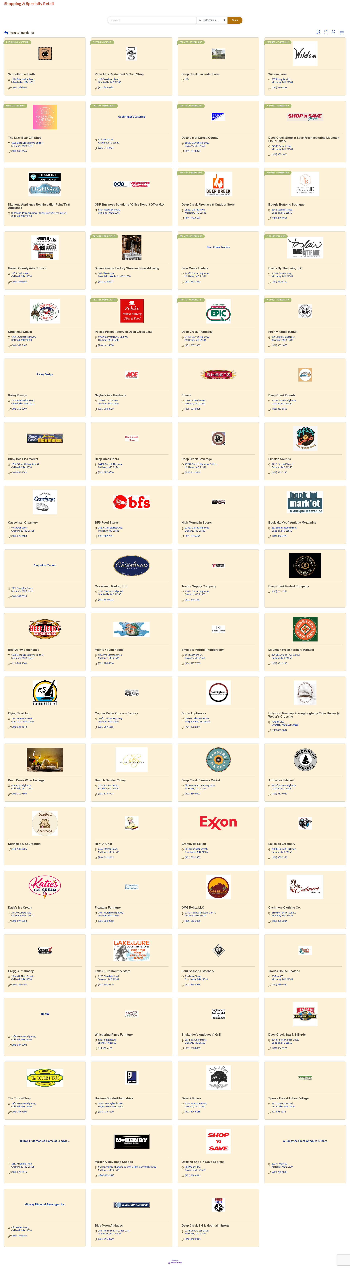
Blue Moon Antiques (109, 1225)
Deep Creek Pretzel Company (288, 586)
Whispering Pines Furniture (114, 1034)
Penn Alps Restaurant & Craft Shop (119, 74)
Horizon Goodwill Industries (114, 1098)
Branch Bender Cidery (110, 780)
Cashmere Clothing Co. (284, 907)
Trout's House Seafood (284, 971)
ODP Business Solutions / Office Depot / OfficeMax (129, 204)
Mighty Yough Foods (109, 649)
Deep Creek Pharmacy (197, 331)
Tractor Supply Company (199, 586)
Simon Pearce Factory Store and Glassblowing (127, 268)
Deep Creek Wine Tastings (26, 780)
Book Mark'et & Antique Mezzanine (292, 522)
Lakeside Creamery (281, 843)
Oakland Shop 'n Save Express (203, 1161)
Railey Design (17, 395)
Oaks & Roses (191, 1098)
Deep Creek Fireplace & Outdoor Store (208, 204)
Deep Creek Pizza (107, 459)
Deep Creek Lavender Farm (200, 74)
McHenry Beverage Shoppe (114, 1161)
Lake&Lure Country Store (112, 971)
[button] (6, 33)
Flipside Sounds (279, 459)
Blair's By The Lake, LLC (285, 268)
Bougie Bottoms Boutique (286, 204)
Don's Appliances (194, 713)
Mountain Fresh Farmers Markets (291, 649)
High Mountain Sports (197, 522)
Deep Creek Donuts (281, 395)
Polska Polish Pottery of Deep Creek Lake (123, 331)
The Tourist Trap (19, 1098)
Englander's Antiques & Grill (201, 1034)
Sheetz (186, 395)
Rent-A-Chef (103, 843)
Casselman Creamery (23, 522)
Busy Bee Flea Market (23, 459)
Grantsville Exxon (194, 843)
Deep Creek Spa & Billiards (287, 1034)
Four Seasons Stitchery (198, 971)
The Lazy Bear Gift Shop (25, 137)
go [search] (236, 20)
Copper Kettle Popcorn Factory (116, 713)
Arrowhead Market (281, 780)
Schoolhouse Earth (21, 74)
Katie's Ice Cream (20, 907)
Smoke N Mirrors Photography (203, 649)
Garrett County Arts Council (27, 268)
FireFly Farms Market (282, 331)
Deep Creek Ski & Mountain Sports (206, 1225)
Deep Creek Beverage (197, 459)
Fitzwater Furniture (108, 907)
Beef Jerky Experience (23, 649)
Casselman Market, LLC (111, 586)
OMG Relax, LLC (193, 907)
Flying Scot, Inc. (19, 713)
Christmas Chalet (20, 331)
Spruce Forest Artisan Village (288, 1098)
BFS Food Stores (107, 522)
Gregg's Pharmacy (21, 971)
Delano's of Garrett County (200, 137)
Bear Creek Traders (195, 268)
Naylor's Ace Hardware (110, 395)
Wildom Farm (277, 74)
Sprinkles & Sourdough (24, 843)
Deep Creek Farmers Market (201, 780)
